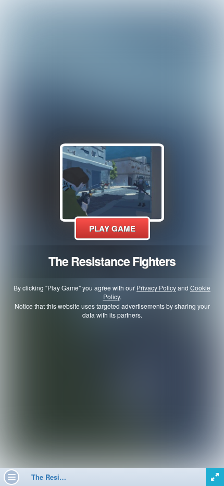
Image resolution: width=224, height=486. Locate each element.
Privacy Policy (156, 288)
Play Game (112, 228)
